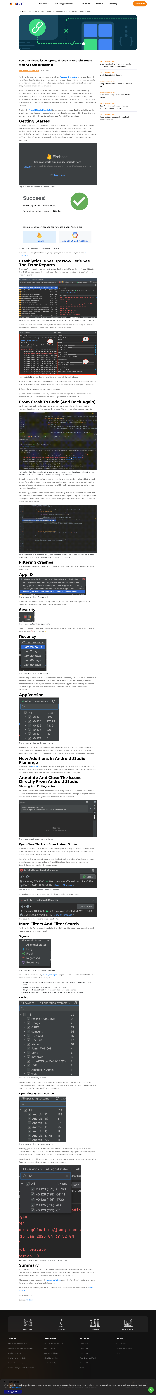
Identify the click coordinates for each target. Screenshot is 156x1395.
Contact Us (140, 4)
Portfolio (99, 4)
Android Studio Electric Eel (40, 110)
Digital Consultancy (15, 1363)
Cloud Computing (51, 1358)
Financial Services (86, 1363)
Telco (82, 1368)
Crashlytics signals (50, 975)
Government (85, 1343)
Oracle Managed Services (17, 1343)
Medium (29, 1300)
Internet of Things (51, 1353)
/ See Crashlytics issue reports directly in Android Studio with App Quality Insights (59, 11)
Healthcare (84, 1348)
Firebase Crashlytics (68, 77)
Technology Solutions (63, 4)
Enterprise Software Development (21, 1348)
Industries (85, 4)
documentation (54, 1280)
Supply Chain (85, 1353)
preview (34, 767)
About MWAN (121, 1343)
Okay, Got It (12, 1392)
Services (43, 4)
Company (113, 4)
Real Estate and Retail (88, 1358)
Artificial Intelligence (52, 1363)
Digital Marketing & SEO (17, 1358)
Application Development (17, 1353)
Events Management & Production (21, 1368)
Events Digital (49, 1348)
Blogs (23, 11)
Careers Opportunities (124, 1348)
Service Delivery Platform (53, 1343)
